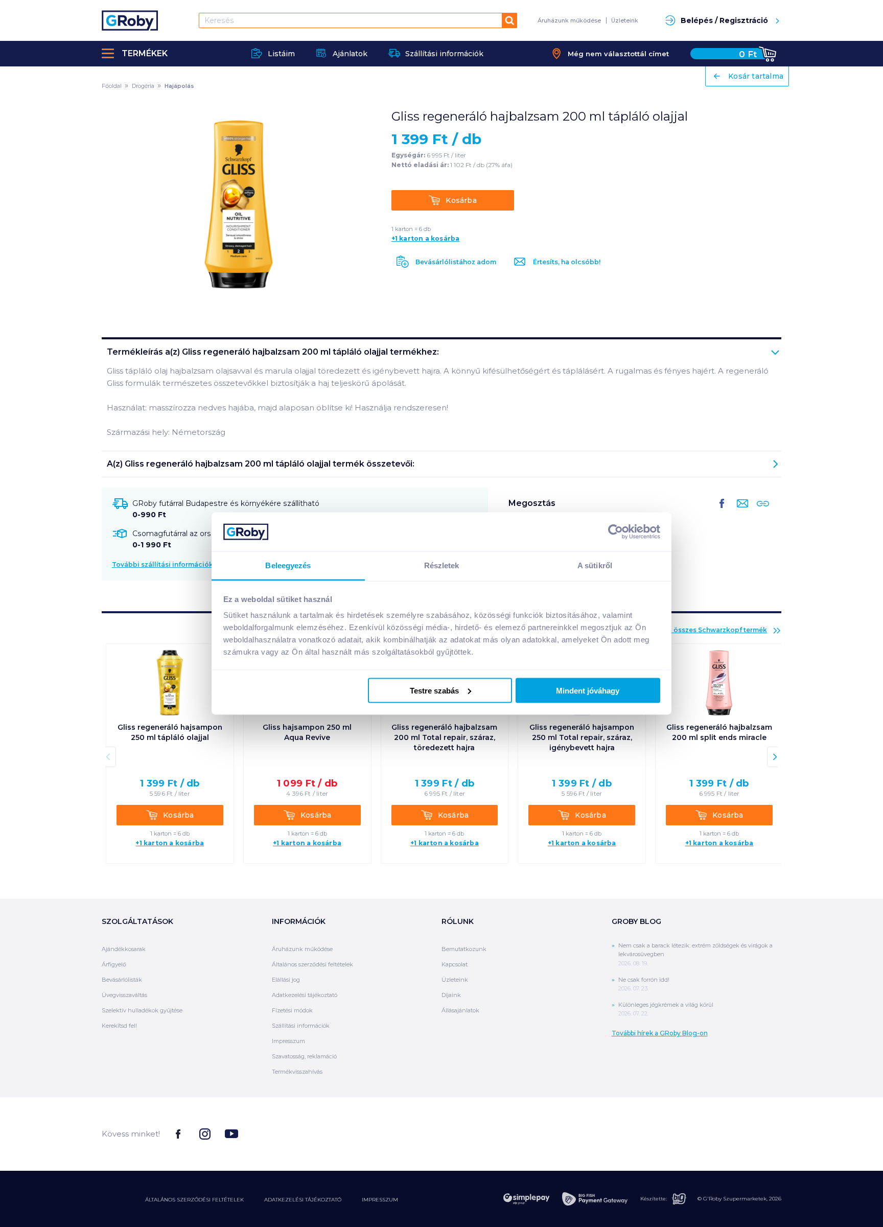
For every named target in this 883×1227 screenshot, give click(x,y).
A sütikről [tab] (594, 565)
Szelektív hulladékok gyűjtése (142, 1010)
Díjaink (451, 995)
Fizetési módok (292, 1010)
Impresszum (288, 1041)
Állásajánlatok (460, 1010)
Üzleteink (624, 20)
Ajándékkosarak (124, 949)
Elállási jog (286, 979)
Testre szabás (434, 690)
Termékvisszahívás (297, 1071)
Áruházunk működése (569, 20)
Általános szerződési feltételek (312, 964)
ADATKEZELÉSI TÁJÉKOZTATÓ (302, 1199)
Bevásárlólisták (122, 979)
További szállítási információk (162, 564)
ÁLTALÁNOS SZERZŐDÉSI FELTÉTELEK (194, 1199)
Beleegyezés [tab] (288, 565)
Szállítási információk (301, 1025)
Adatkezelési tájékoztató (304, 995)
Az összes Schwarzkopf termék (715, 630)
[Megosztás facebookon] (722, 511)
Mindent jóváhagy (587, 690)
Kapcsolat (455, 964)
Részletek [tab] (441, 565)
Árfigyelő (114, 964)
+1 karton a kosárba (425, 239)
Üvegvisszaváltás (124, 995)
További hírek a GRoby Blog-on (660, 1033)
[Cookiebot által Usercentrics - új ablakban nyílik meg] (615, 531)
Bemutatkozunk (464, 949)
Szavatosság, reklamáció (304, 1056)
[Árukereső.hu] (743, 1133)
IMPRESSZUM (380, 1199)
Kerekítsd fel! (119, 1025)
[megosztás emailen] (740, 511)
